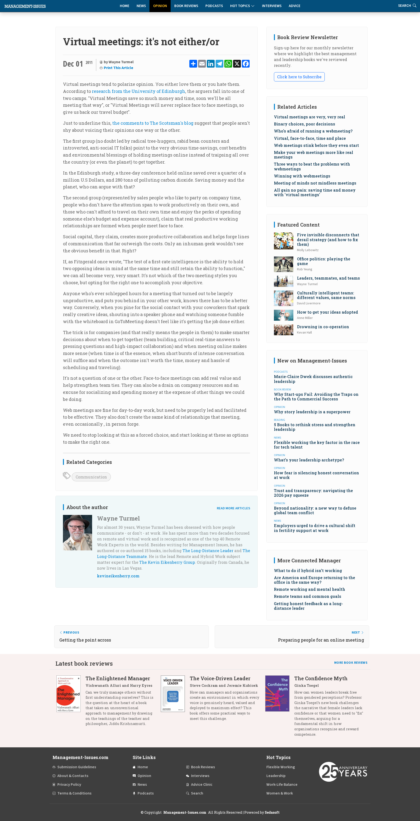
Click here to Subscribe (299, 76)
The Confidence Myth (321, 678)
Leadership (276, 776)
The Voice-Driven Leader (220, 678)
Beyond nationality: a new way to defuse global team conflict (315, 510)
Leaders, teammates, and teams (328, 278)
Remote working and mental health (309, 589)
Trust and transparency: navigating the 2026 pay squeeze (313, 493)
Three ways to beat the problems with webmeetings (312, 166)
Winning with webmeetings (302, 175)
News (141, 6)
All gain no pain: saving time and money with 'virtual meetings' (315, 192)
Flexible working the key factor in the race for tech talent (317, 445)
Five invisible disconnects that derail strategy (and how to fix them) (328, 239)
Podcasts (214, 6)
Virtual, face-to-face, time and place (310, 138)
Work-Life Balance (282, 784)
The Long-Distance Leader (208, 550)
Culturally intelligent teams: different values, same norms (326, 295)
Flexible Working (280, 767)
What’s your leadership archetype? (309, 459)
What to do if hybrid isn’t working (308, 570)
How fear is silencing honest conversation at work (316, 475)
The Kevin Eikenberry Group (167, 562)
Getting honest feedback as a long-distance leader (308, 606)
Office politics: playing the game (323, 261)
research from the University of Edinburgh (138, 91)
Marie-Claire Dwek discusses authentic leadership (313, 379)
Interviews (271, 6)
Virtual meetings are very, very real (309, 116)
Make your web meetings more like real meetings (313, 154)
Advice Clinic (201, 784)
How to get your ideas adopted (327, 312)
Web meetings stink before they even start (316, 145)
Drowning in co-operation (323, 326)
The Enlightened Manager (118, 678)
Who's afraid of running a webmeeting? (313, 130)
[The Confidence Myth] (279, 708)
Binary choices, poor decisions (304, 123)
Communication (91, 476)
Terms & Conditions (74, 793)
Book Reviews (186, 6)
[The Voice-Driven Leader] (175, 700)
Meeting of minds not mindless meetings (315, 182)
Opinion (160, 6)
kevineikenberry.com (118, 575)
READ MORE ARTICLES (233, 508)
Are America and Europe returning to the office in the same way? (314, 580)
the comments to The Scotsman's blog (152, 123)
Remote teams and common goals (307, 596)
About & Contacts (72, 776)
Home (124, 6)
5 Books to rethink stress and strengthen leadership (314, 427)
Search (197, 793)
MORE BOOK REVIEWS (351, 663)
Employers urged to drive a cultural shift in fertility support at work (314, 528)
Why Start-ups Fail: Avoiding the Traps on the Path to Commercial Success (316, 396)
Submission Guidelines (76, 767)
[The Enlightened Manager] (71, 702)
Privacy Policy (69, 784)
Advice (294, 6)
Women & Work (279, 793)
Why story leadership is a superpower (312, 411)
